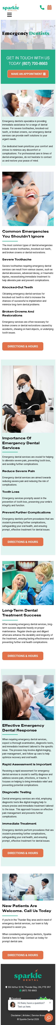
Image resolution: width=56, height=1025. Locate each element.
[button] (9, 15)
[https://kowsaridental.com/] (11, 7)
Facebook (16, 999)
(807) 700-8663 (29, 991)
